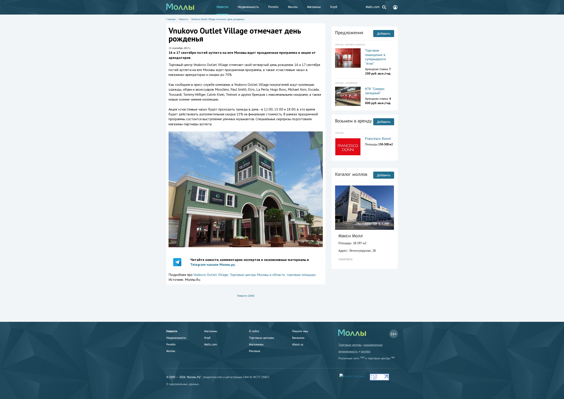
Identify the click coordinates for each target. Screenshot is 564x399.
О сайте (254, 331)
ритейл (365, 351)
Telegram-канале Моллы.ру (212, 264)
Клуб (333, 7)
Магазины (314, 7)
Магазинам (256, 344)
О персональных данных (182, 384)
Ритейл (273, 7)
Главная (171, 19)
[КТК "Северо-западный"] (348, 96)
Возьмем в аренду (353, 120)
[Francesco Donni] (348, 146)
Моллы (293, 7)
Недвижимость (248, 7)
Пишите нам (300, 331)
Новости (222, 7)
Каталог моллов (351, 174)
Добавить (383, 33)
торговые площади (300, 274)
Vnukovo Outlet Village (210, 274)
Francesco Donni (378, 139)
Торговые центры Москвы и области (257, 274)
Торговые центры (350, 345)
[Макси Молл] (364, 207)
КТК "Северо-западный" (375, 91)
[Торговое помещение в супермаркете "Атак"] (348, 58)
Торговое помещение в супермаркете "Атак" (375, 57)
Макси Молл (350, 235)
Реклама (254, 351)
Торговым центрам (261, 337)
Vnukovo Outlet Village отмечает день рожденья (217, 19)
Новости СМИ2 (245, 295)
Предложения (349, 32)
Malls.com (373, 7)
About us (297, 344)
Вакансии (298, 337)
